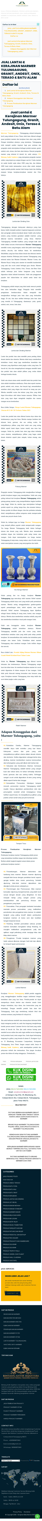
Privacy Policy (17, 1512)
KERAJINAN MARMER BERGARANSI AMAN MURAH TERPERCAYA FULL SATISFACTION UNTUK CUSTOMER (24, 1149)
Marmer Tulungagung (33, 522)
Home (3, 11)
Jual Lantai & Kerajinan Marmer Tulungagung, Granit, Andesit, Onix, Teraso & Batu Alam (18, 43)
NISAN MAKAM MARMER (12, 1314)
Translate (36, 1460)
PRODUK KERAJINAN (12, 11)
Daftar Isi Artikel (9, 24)
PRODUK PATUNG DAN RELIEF (10, 13)
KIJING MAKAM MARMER (12, 1325)
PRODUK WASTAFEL (10, 1260)
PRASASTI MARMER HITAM (13, 1407)
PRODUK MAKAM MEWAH (11, 1205)
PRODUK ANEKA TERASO (11, 1183)
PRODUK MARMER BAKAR (11, 1212)
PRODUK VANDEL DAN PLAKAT (13, 1254)
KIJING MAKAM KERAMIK (12, 1348)
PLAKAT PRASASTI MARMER (13, 1411)
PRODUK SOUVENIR (9, 1244)
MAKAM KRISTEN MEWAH (12, 1318)
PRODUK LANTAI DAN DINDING (28, 11)
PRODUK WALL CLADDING (12, 1257)
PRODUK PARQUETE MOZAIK (12, 1228)
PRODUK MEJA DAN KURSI (12, 1215)
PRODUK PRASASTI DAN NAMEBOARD (16, 1241)
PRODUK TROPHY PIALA (11, 1251)
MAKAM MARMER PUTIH (12, 1333)
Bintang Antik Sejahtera (10, 1047)
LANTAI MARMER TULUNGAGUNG (15, 1341)
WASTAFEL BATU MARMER (13, 1344)
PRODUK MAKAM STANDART (12, 1209)
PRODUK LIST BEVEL (10, 1202)
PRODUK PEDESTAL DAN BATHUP (14, 1235)
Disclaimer (27, 1512)
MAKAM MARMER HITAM (12, 1337)
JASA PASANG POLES (10, 1176)
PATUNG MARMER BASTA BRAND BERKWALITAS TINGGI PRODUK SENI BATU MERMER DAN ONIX (23, 1158)
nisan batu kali (8, 1180)
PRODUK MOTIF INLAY (10, 1222)
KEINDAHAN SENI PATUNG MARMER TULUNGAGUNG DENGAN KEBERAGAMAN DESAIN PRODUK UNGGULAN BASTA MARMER (23, 1137)
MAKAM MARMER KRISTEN (12, 1322)
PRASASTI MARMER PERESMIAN (14, 1415)
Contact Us (12, 1293)
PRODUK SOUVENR (9, 1247)
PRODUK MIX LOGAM (10, 1218)
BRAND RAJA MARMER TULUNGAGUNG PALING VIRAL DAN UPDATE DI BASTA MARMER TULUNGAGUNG (23, 1127)
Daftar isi (14, 36)
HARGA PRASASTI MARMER (13, 1419)
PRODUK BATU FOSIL (10, 1186)
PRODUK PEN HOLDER (10, 1238)
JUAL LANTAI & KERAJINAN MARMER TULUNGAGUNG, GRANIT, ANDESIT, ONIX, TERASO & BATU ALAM (20, 30)
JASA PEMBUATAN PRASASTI (14, 1403)
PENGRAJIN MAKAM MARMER (13, 1329)
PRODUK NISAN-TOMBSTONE (13, 1225)
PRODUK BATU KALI (9, 1189)
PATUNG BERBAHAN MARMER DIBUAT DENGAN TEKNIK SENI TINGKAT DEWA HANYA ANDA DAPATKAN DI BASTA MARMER (23, 1115)
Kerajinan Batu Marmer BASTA (27, 1514)
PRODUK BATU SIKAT (10, 1192)
